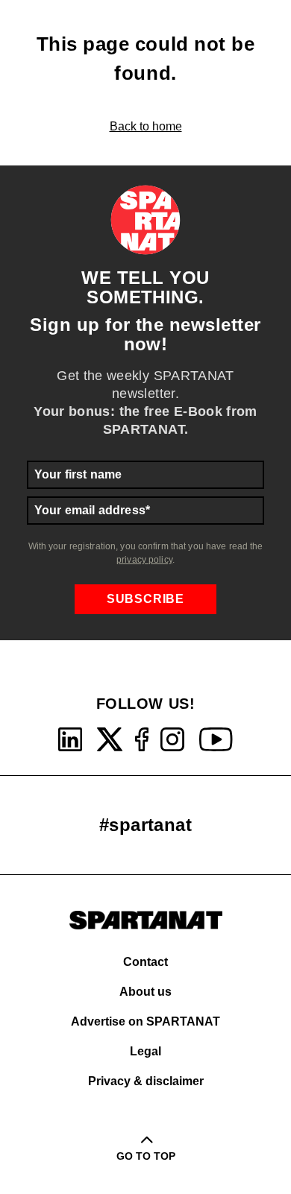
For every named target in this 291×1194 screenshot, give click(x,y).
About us (145, 991)
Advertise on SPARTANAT (145, 1021)
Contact (145, 961)
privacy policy (144, 560)
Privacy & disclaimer (146, 1081)
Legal (145, 1051)
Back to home (146, 126)
